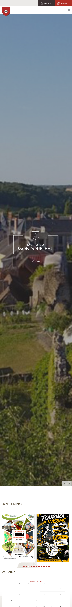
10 (46, 566)
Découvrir (36, 264)
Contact (47, 3)
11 (49, 566)
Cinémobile (46, 541)
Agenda (64, 3)
